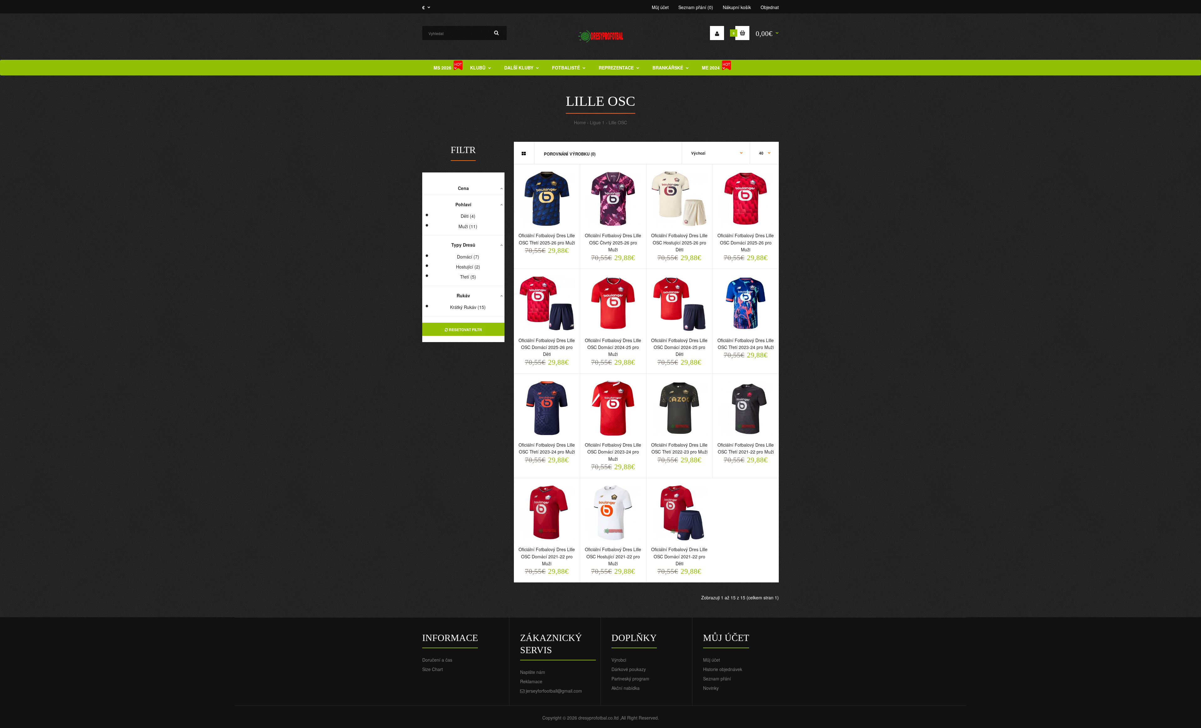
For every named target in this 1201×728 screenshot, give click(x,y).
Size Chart (432, 669)
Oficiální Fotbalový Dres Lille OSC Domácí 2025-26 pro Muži (745, 242)
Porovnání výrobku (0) (569, 154)
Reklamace (531, 681)
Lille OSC (618, 122)
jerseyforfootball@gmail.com (554, 691)
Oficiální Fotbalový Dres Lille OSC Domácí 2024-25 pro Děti (679, 347)
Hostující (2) (468, 267)
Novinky (711, 688)
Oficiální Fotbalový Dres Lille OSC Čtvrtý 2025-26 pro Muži (613, 242)
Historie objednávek (722, 669)
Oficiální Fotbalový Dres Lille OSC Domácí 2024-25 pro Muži (613, 347)
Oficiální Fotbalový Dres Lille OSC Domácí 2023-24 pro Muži (613, 452)
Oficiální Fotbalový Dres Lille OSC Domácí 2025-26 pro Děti (547, 347)
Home (580, 122)
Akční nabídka (625, 688)
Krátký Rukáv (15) (468, 307)
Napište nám (532, 672)
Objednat (770, 7)
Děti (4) (468, 216)
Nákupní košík (737, 7)
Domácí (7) (468, 257)
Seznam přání (717, 678)
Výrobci (618, 660)
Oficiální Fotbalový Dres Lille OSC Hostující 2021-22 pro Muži (613, 556)
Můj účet (660, 7)
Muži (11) (468, 226)
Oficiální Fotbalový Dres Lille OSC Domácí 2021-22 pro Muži (547, 556)
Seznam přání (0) (695, 7)
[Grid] (524, 153)
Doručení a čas (437, 660)
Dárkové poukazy (628, 669)
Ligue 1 (597, 122)
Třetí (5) (468, 277)
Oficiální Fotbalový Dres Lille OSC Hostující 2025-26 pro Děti (679, 242)
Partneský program (630, 678)
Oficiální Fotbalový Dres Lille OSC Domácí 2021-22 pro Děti (679, 556)
